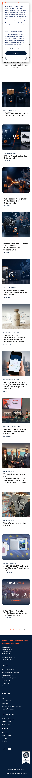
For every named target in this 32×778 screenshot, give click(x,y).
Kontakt (4, 741)
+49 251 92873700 (7, 659)
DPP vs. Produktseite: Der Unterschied (15, 157)
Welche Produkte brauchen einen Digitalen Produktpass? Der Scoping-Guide (15, 246)
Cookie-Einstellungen (16, 48)
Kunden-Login (6, 724)
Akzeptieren (16, 53)
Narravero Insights (9, 471)
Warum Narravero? (7, 675)
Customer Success (8, 719)
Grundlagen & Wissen (9, 110)
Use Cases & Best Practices (11, 426)
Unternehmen (6, 733)
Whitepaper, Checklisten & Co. (11, 706)
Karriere (4, 738)
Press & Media (6, 736)
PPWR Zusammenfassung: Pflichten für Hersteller (15, 114)
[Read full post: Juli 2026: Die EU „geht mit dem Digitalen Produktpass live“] (16, 547)
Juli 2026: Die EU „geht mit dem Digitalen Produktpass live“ (16, 568)
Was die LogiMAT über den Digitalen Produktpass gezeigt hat (15, 431)
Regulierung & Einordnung (11, 332)
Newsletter (5, 704)
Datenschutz (20, 769)
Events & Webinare (8, 701)
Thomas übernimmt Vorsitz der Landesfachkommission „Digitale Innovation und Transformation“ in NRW (16, 478)
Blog (3, 698)
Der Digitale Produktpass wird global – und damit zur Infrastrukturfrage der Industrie (15, 385)
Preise (4, 686)
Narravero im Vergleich (9, 678)
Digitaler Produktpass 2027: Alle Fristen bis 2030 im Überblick (15, 292)
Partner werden (7, 722)
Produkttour (5, 683)
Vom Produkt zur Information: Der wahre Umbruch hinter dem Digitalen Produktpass (14, 338)
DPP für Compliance (8, 670)
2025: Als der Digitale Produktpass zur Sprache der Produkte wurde (15, 613)
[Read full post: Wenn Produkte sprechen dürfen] (16, 504)
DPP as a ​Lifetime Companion (11, 672)
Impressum (11, 769)
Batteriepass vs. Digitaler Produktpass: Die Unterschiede (15, 201)
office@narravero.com (9, 657)
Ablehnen (16, 57)
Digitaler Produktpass (8, 709)
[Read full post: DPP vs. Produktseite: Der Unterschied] (16, 137)
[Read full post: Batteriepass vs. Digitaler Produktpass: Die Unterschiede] (16, 180)
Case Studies (6, 680)
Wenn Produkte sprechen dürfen (15, 524)
